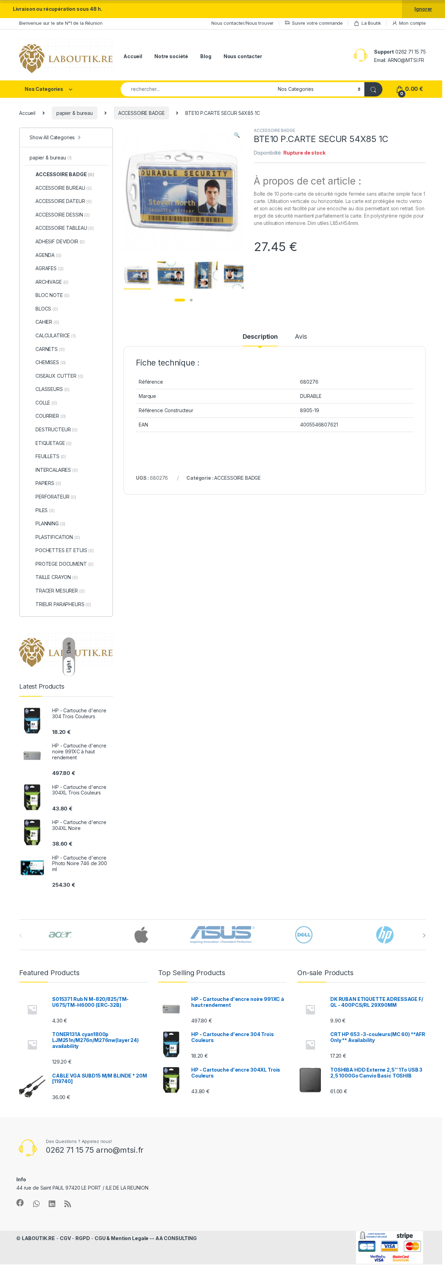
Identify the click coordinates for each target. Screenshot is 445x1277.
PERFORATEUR (55, 497)
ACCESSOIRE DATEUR (63, 201)
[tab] (260, 340)
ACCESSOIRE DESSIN (62, 215)
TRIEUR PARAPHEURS (63, 604)
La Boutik (371, 23)
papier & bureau (74, 113)
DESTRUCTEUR (56, 429)
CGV (65, 1238)
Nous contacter (243, 56)
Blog (205, 56)
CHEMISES (50, 362)
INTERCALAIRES (56, 470)
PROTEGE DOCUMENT (64, 564)
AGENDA (48, 255)
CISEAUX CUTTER (59, 376)
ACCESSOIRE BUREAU (63, 188)
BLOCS (46, 309)
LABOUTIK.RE (38, 1238)
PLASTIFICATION (57, 537)
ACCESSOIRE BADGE (141, 113)
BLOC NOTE (52, 295)
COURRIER (50, 416)
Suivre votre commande (317, 23)
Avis (301, 337)
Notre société (171, 56)
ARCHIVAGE (51, 282)
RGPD (82, 1238)
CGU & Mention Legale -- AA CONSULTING (146, 1238)
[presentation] (424, 935)
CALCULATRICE (55, 335)
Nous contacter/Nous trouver (242, 23)
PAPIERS (48, 483)
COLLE (46, 403)
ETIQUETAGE (53, 443)
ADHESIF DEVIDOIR (60, 241)
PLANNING (50, 523)
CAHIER (47, 322)
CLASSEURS (52, 389)
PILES (45, 510)
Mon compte (412, 23)
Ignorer (423, 9)
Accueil (132, 56)
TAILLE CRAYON (56, 577)
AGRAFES (49, 268)
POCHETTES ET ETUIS (64, 550)
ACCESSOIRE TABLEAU (64, 228)
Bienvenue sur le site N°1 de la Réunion (61, 23)
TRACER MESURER (59, 591)
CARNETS (49, 349)
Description (260, 337)
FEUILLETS (50, 456)
